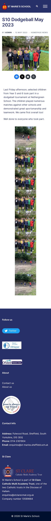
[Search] (37, 6)
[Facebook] (16, 76)
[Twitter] (22, 76)
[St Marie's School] (16, 6)
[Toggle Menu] (45, 6)
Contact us (8, 383)
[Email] (28, 76)
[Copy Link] (33, 76)
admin (8, 32)
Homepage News (39, 32)
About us (7, 386)
